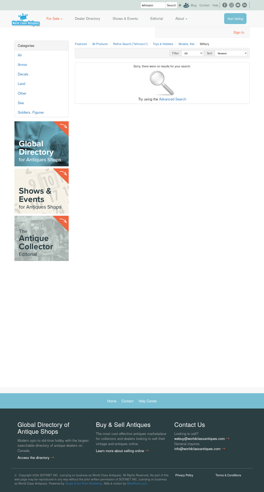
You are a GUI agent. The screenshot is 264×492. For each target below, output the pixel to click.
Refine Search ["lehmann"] (130, 44)
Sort (209, 53)
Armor (22, 64)
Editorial (156, 18)
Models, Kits (186, 44)
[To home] (25, 18)
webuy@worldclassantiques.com (200, 438)
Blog (194, 5)
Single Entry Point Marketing (83, 483)
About (180, 18)
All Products (100, 44)
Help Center (148, 400)
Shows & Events (125, 18)
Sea (21, 102)
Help (215, 5)
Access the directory (34, 457)
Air (20, 54)
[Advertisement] (41, 325)
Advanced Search (172, 98)
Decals (23, 73)
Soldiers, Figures (31, 112)
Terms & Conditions (228, 475)
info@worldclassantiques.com (198, 448)
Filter (175, 53)
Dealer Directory (87, 18)
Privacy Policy (184, 475)
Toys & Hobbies (163, 44)
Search (171, 5)
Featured (81, 44)
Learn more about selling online (120, 450)
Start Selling (235, 19)
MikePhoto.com (137, 483)
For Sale (53, 18)
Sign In (238, 32)
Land (21, 83)
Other (22, 93)
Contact (204, 5)
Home (111, 400)
